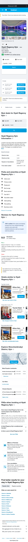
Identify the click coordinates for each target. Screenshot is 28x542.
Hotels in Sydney (6, 501)
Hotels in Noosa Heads (7, 497)
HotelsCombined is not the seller (10, 526)
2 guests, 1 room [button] (7, 63)
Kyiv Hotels (19, 538)
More (2, 148)
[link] (9, 300)
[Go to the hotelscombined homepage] (11, 10)
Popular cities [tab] (5, 486)
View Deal (21, 296)
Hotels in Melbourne (7, 499)
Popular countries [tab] (16, 486)
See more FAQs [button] (14, 434)
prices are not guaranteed (11, 521)
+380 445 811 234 (6, 52)
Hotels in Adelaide (6, 493)
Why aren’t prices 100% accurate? (11, 531)
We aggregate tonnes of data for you (11, 529)
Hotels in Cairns (6, 495)
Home (3, 538)
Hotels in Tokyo (6, 510)
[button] (26, 6)
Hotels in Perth (5, 504)
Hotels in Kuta (5, 508)
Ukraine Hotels (9, 538)
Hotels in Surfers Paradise (8, 514)
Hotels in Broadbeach (7, 512)
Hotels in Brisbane (6, 506)
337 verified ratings (15, 54)
